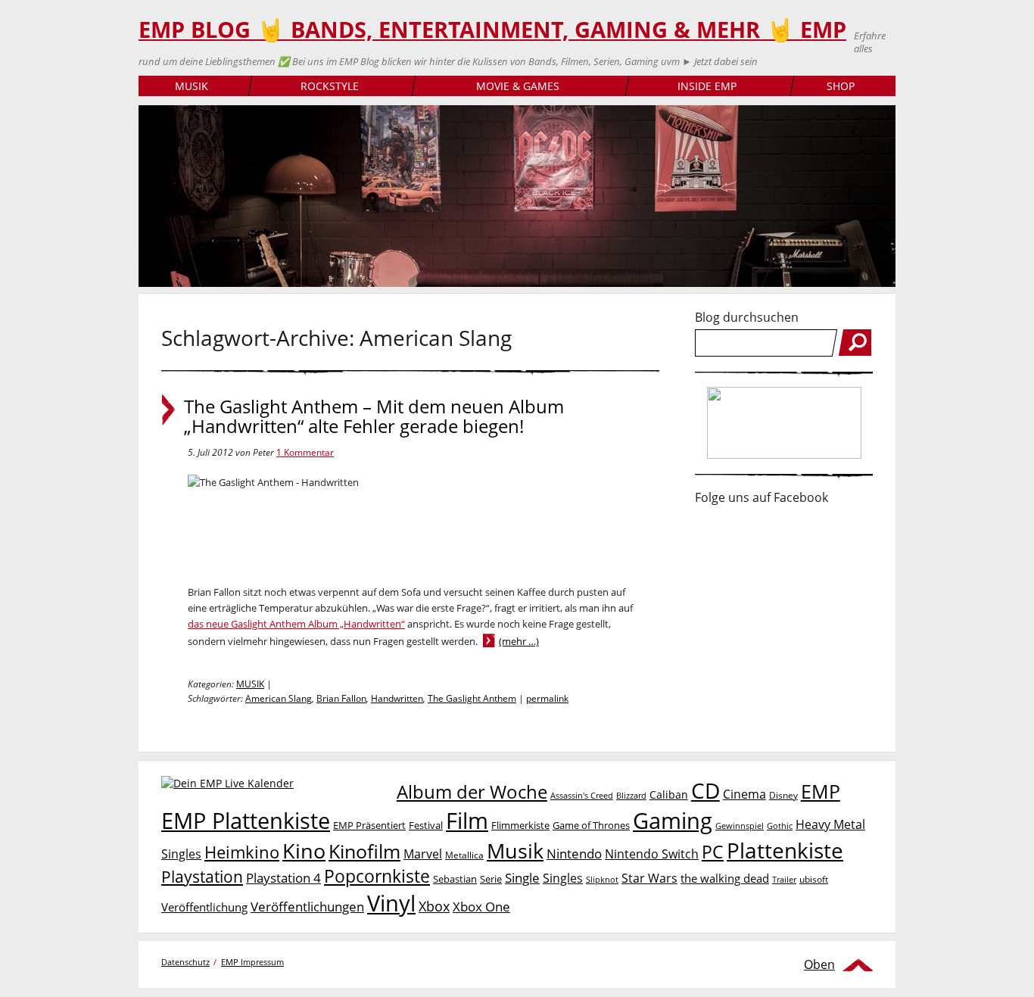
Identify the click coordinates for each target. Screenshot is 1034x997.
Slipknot (602, 879)
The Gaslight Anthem (472, 698)
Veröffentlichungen (307, 906)
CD (705, 790)
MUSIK (191, 86)
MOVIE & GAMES (517, 86)
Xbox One (481, 906)
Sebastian (455, 879)
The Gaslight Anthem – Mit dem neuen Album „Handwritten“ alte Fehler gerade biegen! (374, 416)
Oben (819, 964)
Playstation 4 (283, 877)
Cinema (744, 794)
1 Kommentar (305, 452)
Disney (783, 795)
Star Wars (649, 878)
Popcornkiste (377, 876)
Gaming (672, 820)
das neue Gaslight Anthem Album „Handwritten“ (296, 624)
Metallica (464, 855)
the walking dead (725, 878)
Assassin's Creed (581, 795)
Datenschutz (185, 961)
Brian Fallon (341, 698)
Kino (303, 851)
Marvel (422, 853)
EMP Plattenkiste (245, 820)
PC (713, 852)
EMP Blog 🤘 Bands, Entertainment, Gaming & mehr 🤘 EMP (492, 29)
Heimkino (241, 852)
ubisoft (813, 879)
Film (467, 820)
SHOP (841, 86)
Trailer (784, 879)
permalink (547, 698)
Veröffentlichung (204, 906)
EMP (820, 791)
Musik (515, 851)
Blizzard (631, 795)
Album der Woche (472, 792)
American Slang (278, 698)
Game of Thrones (591, 825)
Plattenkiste (785, 850)
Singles (563, 877)
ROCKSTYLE (330, 86)
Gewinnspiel (739, 825)
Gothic (780, 825)
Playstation (202, 876)
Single (522, 877)
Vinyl (391, 903)
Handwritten (397, 698)
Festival (426, 825)
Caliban (668, 794)
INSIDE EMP (707, 86)
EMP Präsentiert (369, 825)
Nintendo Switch (652, 854)
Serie (491, 879)
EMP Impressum (252, 961)
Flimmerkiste (520, 825)
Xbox (434, 906)
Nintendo (574, 853)
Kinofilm (364, 851)
